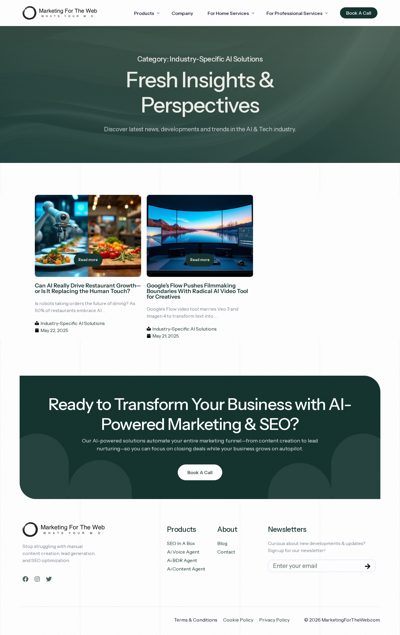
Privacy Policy (274, 620)
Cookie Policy (238, 620)
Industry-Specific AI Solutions (72, 323)
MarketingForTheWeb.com (351, 620)
